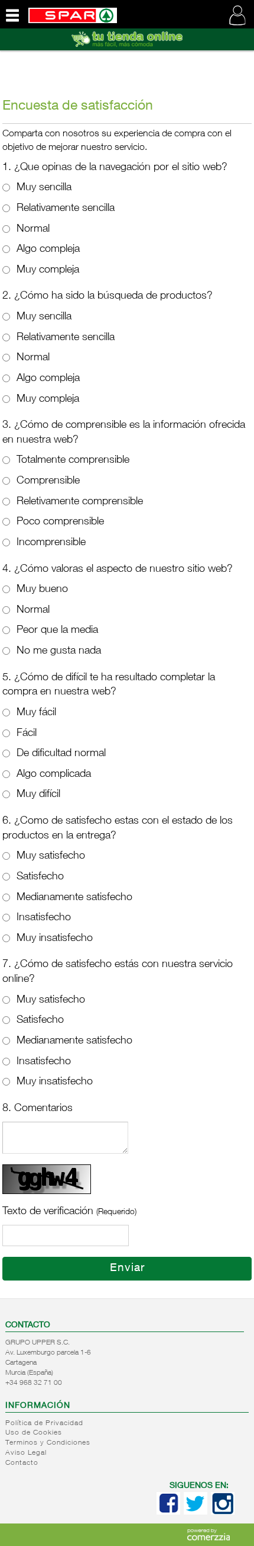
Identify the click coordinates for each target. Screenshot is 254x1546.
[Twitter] (195, 1512)
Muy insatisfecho (55, 938)
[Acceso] (127, 48)
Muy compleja (48, 270)
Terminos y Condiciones (47, 1442)
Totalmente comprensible (73, 460)
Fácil (27, 733)
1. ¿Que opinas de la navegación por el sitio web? (114, 167)
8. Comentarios (37, 1108)
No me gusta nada (59, 651)
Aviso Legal (26, 1453)
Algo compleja (48, 249)
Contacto (21, 1463)
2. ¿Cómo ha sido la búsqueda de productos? (107, 296)
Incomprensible (51, 542)
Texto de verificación (69, 1211)
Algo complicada (54, 774)
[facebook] (168, 1512)
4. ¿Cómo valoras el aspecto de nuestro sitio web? (117, 569)
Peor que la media (57, 630)
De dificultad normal (61, 753)
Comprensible (48, 481)
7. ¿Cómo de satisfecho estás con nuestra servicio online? (117, 972)
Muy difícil (38, 794)
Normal (33, 229)
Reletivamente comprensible (80, 502)
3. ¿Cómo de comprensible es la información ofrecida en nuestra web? (123, 433)
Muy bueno (42, 589)
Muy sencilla (44, 188)
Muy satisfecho (51, 856)
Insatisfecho (44, 918)
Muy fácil (36, 713)
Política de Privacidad (44, 1423)
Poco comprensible (60, 522)
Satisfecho (40, 877)
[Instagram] (223, 1512)
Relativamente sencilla (66, 208)
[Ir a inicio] (72, 14)
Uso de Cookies (33, 1432)
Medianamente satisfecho (74, 897)
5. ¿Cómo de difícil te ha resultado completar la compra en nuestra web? (108, 685)
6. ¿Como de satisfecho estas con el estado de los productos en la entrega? (117, 828)
